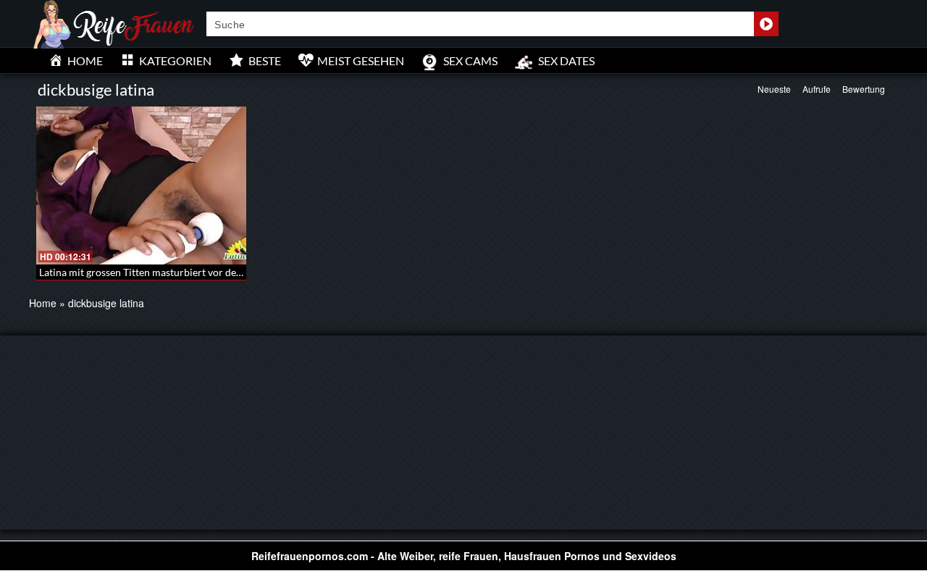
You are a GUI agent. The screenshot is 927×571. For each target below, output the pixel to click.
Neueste (774, 89)
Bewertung (863, 89)
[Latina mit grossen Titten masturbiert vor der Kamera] (141, 185)
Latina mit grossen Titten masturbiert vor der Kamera (158, 272)
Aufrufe (816, 89)
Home (42, 303)
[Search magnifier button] (766, 24)
